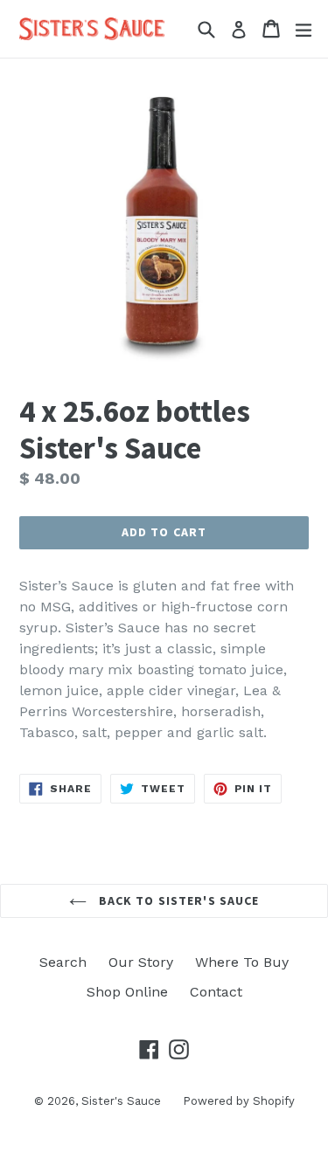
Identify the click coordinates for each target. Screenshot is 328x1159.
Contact (216, 991)
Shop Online (127, 991)
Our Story (140, 962)
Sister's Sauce (121, 1100)
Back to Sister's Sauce (177, 900)
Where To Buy (242, 962)
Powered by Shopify (239, 1100)
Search (63, 962)
